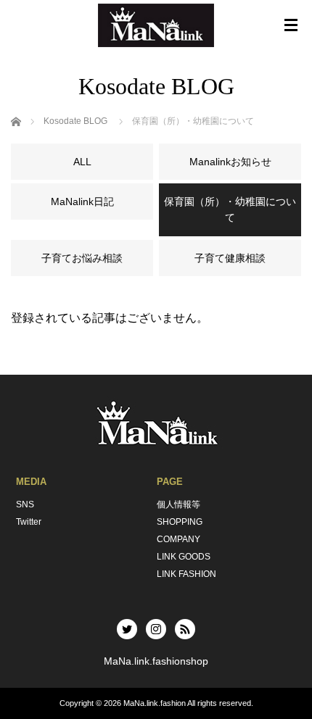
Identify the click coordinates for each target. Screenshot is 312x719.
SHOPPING (179, 522)
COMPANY (178, 539)
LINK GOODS (183, 557)
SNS (25, 504)
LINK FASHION (186, 574)
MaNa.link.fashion (154, 703)
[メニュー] (291, 25)
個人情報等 (178, 504)
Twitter (28, 522)
